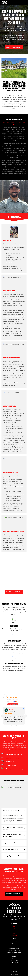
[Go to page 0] (11, 725)
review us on (11, 704)
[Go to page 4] (16, 725)
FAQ (14, 928)
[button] (25, 2)
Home (14, 926)
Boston (11, 709)
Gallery (14, 933)
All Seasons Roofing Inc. (15, 695)
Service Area (14, 935)
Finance (14, 931)
